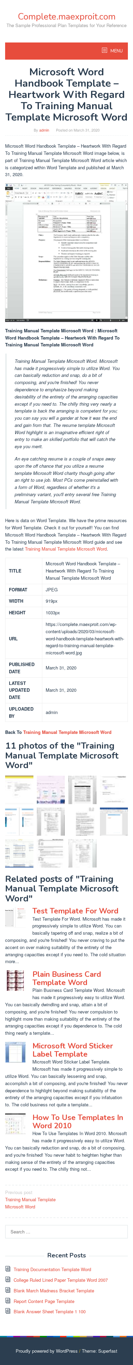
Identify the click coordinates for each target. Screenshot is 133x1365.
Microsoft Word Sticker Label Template (72, 1050)
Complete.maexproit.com (67, 17)
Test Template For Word (75, 911)
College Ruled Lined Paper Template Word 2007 (61, 1280)
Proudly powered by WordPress (47, 1351)
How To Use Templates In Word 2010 (77, 1121)
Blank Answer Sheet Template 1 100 (50, 1311)
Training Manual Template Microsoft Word (66, 548)
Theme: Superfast (99, 1351)
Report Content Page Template (44, 1301)
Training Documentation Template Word (52, 1269)
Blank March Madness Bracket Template (54, 1290)
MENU (116, 51)
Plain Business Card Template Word (66, 978)
